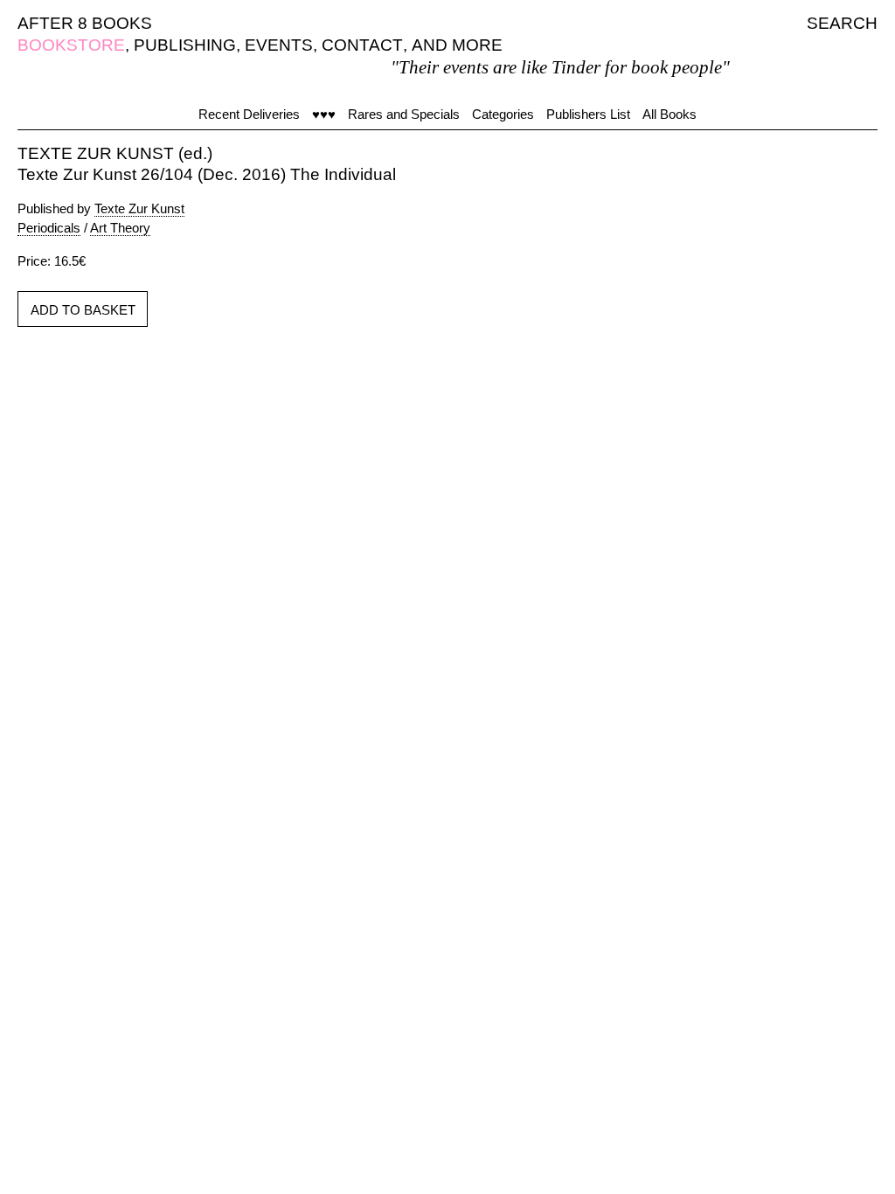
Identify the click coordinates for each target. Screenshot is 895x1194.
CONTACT (362, 45)
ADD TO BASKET (83, 309)
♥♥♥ (324, 114)
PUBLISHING (185, 45)
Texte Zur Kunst (139, 208)
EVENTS (279, 45)
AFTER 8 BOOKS (84, 23)
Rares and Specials (404, 114)
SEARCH (842, 23)
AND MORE (457, 45)
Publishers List (588, 114)
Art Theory (120, 227)
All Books (669, 114)
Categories (503, 114)
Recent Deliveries (249, 114)
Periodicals (48, 227)
